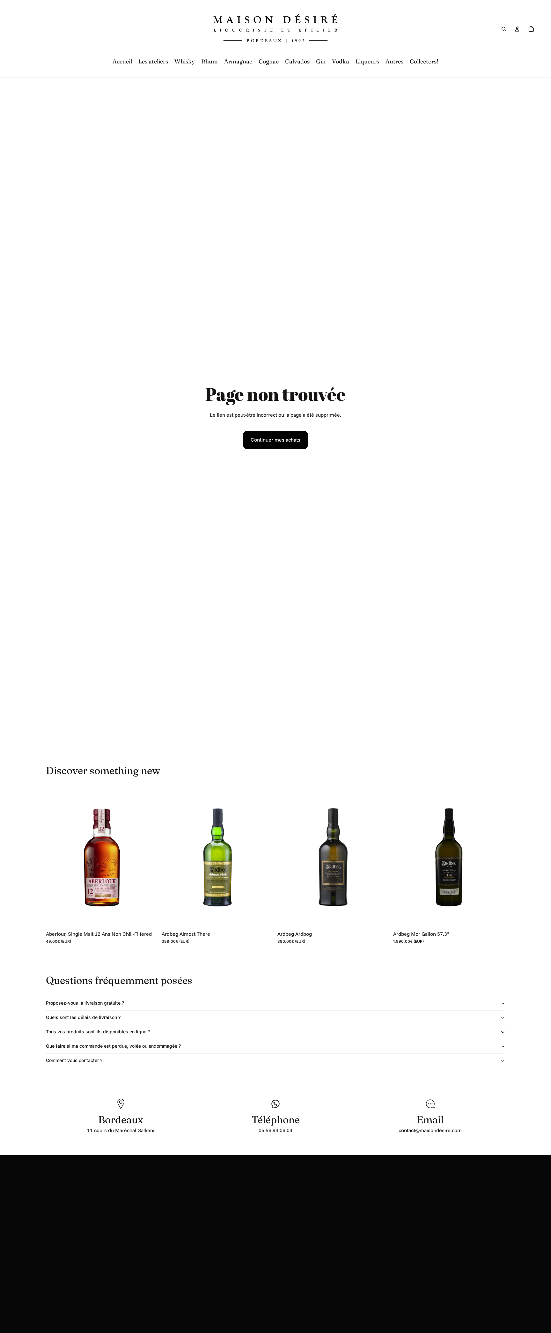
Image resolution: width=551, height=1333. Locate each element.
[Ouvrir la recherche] (504, 29)
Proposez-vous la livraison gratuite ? (85, 1003)
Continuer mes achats (275, 439)
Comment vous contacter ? (74, 1060)
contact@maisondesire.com (430, 1130)
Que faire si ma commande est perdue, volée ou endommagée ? (113, 1046)
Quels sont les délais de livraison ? (83, 1017)
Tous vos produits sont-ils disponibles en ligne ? (98, 1031)
